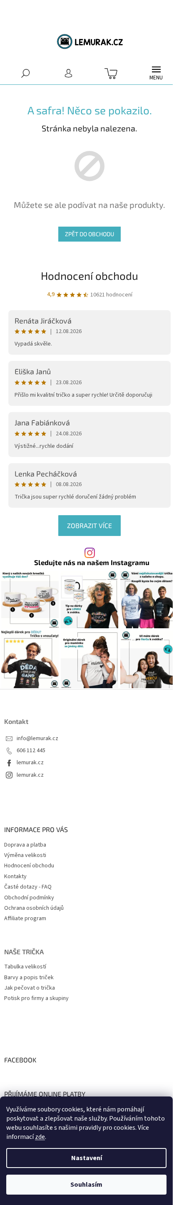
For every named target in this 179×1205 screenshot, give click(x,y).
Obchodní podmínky (29, 898)
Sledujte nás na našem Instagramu (91, 562)
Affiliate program (25, 918)
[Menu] (156, 73)
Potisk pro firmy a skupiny (36, 999)
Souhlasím (86, 1184)
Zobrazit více (89, 525)
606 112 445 (31, 751)
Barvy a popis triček (29, 978)
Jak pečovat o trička (29, 988)
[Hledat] (26, 73)
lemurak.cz (30, 763)
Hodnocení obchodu (89, 275)
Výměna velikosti (25, 855)
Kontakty (15, 876)
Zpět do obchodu (89, 233)
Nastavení (86, 1158)
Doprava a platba (25, 845)
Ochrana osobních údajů (34, 908)
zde (40, 1136)
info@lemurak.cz (37, 739)
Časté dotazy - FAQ (28, 887)
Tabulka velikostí (25, 967)
